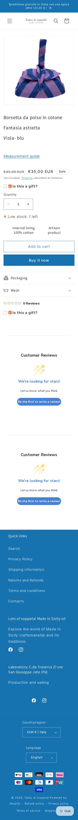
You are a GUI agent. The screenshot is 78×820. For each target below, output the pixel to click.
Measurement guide (22, 156)
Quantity (10, 195)
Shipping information (26, 569)
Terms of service (28, 810)
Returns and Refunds (25, 580)
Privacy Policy (20, 559)
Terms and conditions (26, 591)
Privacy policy (58, 803)
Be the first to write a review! (39, 402)
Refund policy (34, 803)
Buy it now (39, 260)
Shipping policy (55, 810)
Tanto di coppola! (36, 797)
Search (14, 548)
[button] (9, 21)
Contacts (16, 601)
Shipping (27, 177)
